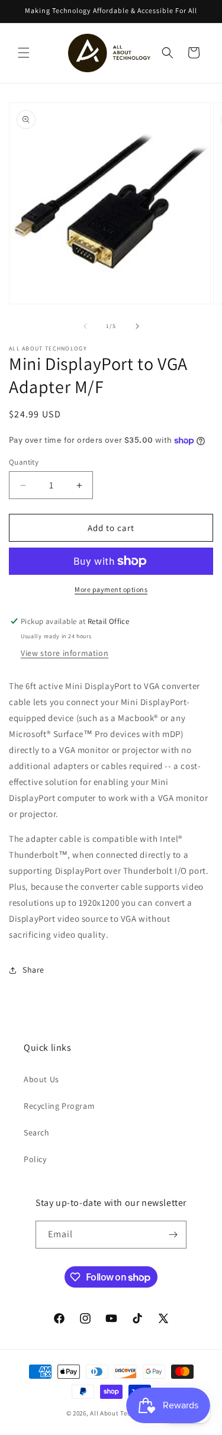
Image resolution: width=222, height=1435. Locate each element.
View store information (64, 653)
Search (37, 1132)
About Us (41, 1079)
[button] (24, 53)
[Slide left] (85, 326)
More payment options (111, 589)
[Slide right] (137, 326)
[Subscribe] (173, 1235)
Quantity (23, 462)
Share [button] (33, 969)
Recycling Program (59, 1106)
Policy (35, 1159)
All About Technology (123, 1413)
